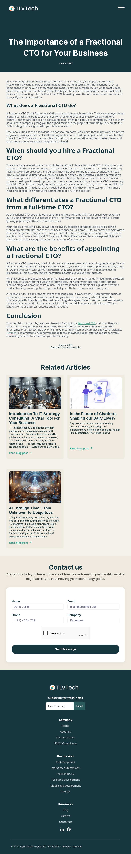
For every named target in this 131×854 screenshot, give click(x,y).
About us (65, 732)
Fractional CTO (87, 323)
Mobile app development (65, 785)
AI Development (65, 762)
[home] (24, 8)
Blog (65, 810)
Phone (16, 615)
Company (74, 615)
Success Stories (65, 737)
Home (65, 726)
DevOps (65, 791)
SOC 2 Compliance (65, 743)
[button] (121, 8)
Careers (65, 816)
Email (71, 601)
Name (16, 601)
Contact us (65, 822)
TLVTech (11, 333)
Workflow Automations (65, 768)
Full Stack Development (65, 780)
